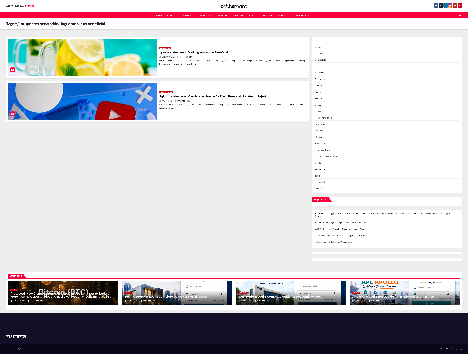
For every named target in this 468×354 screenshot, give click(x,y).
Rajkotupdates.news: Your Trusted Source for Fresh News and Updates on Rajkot (212, 96)
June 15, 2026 (133, 301)
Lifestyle (318, 137)
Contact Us (445, 349)
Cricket (318, 66)
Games (318, 105)
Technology (187, 15)
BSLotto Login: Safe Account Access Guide (334, 242)
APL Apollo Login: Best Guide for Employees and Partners (340, 236)
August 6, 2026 (19, 301)
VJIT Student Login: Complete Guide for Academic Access (340, 229)
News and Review (166, 92)
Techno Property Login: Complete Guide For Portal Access (341, 223)
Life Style (267, 15)
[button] (460, 15)
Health (171, 15)
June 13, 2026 (361, 301)
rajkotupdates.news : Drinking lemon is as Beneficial (193, 52)
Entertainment (299, 15)
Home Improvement (244, 15)
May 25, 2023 (167, 101)
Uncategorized (321, 182)
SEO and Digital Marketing (327, 156)
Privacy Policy (457, 349)
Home (428, 349)
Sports (318, 163)
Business (205, 15)
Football (318, 98)
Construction (320, 60)
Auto (159, 15)
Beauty (318, 47)
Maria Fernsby (185, 57)
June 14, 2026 (247, 301)
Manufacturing (321, 144)
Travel (281, 15)
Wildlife (318, 189)
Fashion (318, 86)
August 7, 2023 (168, 57)
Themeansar (49, 349)
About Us (435, 349)
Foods (318, 92)
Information (320, 124)
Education (222, 15)
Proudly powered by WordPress (17, 349)
